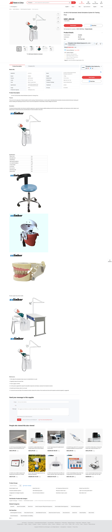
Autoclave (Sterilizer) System (15, 490)
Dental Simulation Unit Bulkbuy (27, 515)
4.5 (86, 68)
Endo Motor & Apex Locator (61, 492)
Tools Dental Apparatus (75, 506)
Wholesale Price (58, 522)
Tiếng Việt (85, 524)
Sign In (65, 60)
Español (29, 524)
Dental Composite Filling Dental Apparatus (43, 506)
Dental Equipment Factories (15, 512)
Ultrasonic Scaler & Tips (60, 490)
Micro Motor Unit (82, 492)
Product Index (78, 522)
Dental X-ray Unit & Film (84, 488)
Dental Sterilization (14, 515)
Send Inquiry (73, 25)
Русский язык (44, 524)
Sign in (101, 3)
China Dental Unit (66, 512)
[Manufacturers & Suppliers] (16, 2)
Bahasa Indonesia (92, 524)
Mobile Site (84, 522)
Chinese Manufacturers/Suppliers (40, 522)
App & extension (87, 6)
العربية (63, 524)
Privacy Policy (75, 526)
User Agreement (63, 526)
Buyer (73, 6)
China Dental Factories (28, 512)
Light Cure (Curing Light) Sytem (85, 490)
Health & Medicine (16, 9)
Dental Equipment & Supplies (26, 9)
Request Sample (88, 29)
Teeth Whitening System (37, 490)
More (10, 518)
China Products (30, 522)
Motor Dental (91, 512)
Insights (88, 522)
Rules (102, 6)
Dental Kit (12, 506)
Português (34, 524)
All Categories (14, 6)
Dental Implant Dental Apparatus (61, 506)
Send (19, 419)
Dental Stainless (83, 512)
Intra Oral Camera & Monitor (38, 492)
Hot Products (24, 522)
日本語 (70, 524)
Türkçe (81, 524)
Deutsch (53, 524)
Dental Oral (74, 512)
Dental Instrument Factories (54, 512)
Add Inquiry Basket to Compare (35, 54)
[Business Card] (100, 72)
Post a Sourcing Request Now (45, 419)
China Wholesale (51, 522)
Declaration (69, 526)
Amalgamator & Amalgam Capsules (16, 492)
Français (39, 524)
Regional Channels (71, 522)
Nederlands (58, 524)
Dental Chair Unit (36, 488)
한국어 (66, 524)
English (25, 524)
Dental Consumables (21, 506)
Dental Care (30, 506)
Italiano (49, 524)
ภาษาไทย (77, 524)
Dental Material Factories (41, 512)
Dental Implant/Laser (13, 488)
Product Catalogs (27, 485)
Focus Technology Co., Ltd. (47, 526)
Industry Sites (64, 522)
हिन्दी (73, 524)
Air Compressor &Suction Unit (62, 488)
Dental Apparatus (35, 9)
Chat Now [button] (94, 25)
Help (79, 6)
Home (10, 9)
